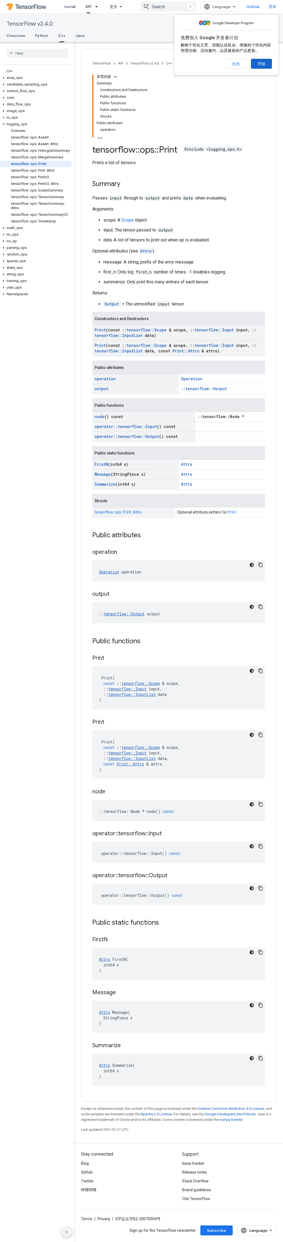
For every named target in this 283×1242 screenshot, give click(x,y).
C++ (61, 35)
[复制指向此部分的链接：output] (114, 594)
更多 (113, 6)
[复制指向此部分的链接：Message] (121, 993)
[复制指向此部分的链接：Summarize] (126, 1045)
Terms (86, 1219)
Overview (16, 35)
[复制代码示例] (260, 564)
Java (79, 35)
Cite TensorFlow (196, 1198)
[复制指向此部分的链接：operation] (122, 552)
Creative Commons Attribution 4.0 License (231, 1109)
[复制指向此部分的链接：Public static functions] (164, 923)
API (88, 6)
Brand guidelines (196, 1190)
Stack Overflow (195, 1181)
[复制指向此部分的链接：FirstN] (113, 940)
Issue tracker (193, 1163)
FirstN (101, 464)
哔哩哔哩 (88, 1190)
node (99, 416)
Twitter (87, 1181)
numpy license (230, 1120)
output (101, 388)
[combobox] (168, 7)
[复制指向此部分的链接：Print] (109, 658)
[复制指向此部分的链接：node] (110, 792)
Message (103, 474)
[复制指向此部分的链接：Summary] (125, 184)
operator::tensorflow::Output (127, 436)
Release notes (194, 1172)
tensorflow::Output (206, 388)
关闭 (236, 64)
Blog (85, 1163)
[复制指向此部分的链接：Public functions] (145, 641)
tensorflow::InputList (119, 335)
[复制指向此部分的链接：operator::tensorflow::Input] (167, 834)
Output (111, 304)
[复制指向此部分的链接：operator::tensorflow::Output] (172, 876)
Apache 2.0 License (156, 1114)
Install (69, 6)
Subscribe (216, 1230)
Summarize (105, 484)
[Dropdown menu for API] (98, 6)
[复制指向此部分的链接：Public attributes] (146, 535)
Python (41, 35)
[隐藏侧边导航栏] (66, 1232)
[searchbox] (37, 53)
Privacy (104, 1219)
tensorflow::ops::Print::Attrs (118, 512)
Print (100, 330)
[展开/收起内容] (115, 76)
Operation (191, 378)
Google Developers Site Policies (230, 1114)
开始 (261, 63)
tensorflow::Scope (147, 330)
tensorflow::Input (214, 330)
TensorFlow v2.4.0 (30, 23)
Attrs (145, 251)
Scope (127, 220)
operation (105, 378)
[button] (36, 78)
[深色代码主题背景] (251, 564)
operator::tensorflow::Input (126, 426)
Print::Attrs (185, 350)
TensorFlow (101, 63)
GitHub (253, 6)
